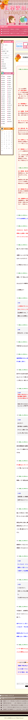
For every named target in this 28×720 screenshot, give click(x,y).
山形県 (9, 80)
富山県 (9, 90)
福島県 (3, 82)
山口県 (3, 111)
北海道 (3, 76)
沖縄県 (3, 123)
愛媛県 (9, 113)
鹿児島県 (10, 121)
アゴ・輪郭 (4, 53)
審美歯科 (4, 66)
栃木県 (3, 84)
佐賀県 (3, 117)
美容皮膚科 (4, 68)
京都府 (9, 101)
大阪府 (3, 103)
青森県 (9, 76)
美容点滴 (4, 63)
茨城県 (9, 82)
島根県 (9, 107)
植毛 (3, 61)
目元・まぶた (4, 44)
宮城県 (9, 78)
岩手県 (3, 78)
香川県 (3, 113)
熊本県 (3, 119)
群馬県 (9, 84)
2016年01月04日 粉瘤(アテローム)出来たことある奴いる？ (15, 33)
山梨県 (3, 94)
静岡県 (9, 96)
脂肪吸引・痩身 (5, 51)
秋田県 (3, 80)
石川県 (3, 92)
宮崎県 (3, 121)
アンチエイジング (5, 55)
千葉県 (9, 86)
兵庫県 (9, 103)
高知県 (3, 115)
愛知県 (3, 99)
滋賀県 (3, 101)
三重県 (9, 99)
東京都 (3, 88)
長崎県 (9, 117)
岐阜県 (3, 96)
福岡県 (9, 115)
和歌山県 (10, 105)
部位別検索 (11, 20)
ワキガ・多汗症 (5, 57)
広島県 (9, 109)
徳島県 (9, 111)
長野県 (9, 94)
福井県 (9, 92)
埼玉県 (3, 86)
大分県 (9, 119)
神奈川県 (10, 88)
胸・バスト (4, 49)
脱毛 (3, 59)
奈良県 (3, 105)
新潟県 (3, 90)
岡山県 (3, 109)
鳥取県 (3, 107)
